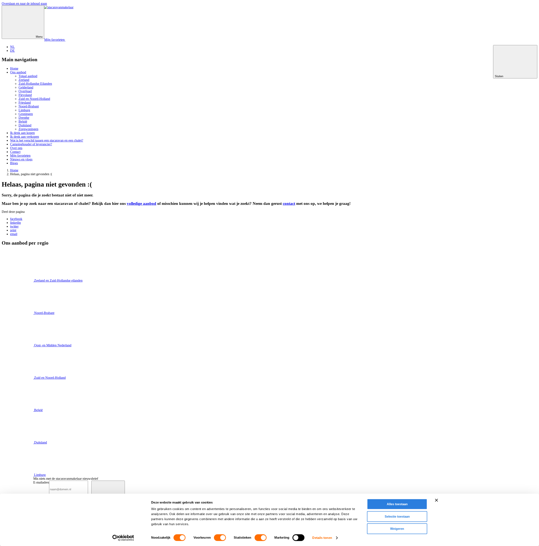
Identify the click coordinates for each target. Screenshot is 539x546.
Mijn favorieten (20, 155)
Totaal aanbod (28, 76)
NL (12, 47)
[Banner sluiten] (436, 500)
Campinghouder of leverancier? (31, 144)
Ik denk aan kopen (22, 133)
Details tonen (322, 537)
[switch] (220, 537)
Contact (15, 152)
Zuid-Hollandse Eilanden (35, 83)
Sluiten (499, 76)
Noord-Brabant (29, 106)
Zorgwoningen (28, 129)
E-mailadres (41, 482)
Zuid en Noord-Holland (34, 99)
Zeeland (24, 80)
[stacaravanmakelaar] (58, 7)
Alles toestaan (397, 504)
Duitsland (25, 125)
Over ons (16, 148)
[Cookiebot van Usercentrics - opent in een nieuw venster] (123, 538)
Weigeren (397, 528)
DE (12, 50)
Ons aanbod (18, 72)
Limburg (24, 110)
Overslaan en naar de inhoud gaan (24, 3)
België (23, 121)
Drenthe (24, 117)
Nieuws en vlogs (21, 159)
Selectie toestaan (397, 516)
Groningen (26, 114)
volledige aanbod (141, 203)
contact (289, 203)
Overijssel (25, 91)
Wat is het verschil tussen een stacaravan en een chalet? (46, 140)
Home (14, 68)
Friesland (25, 102)
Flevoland (25, 95)
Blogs (14, 163)
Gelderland (26, 87)
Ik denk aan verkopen (24, 136)
